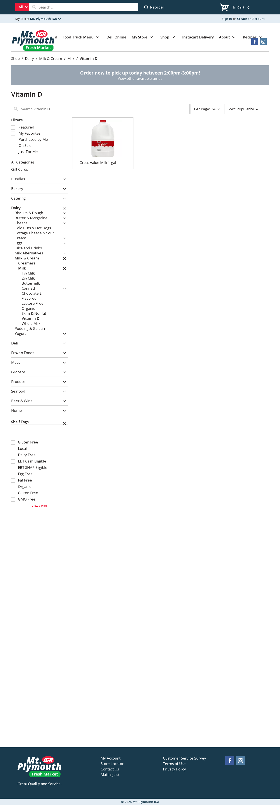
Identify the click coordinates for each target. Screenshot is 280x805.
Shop (15, 58)
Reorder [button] (157, 7)
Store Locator (112, 764)
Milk (70, 58)
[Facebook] (254, 42)
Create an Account (251, 19)
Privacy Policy (174, 769)
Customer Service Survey (184, 758)
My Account (111, 758)
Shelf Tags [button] (20, 421)
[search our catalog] (34, 7)
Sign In (227, 19)
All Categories (23, 162)
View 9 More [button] (39, 505)
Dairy (29, 58)
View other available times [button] (140, 78)
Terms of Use (174, 764)
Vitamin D (88, 58)
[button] (45, 19)
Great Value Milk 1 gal (97, 162)
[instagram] (263, 42)
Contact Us (110, 769)
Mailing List (110, 774)
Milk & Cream (50, 58)
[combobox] (22, 7)
